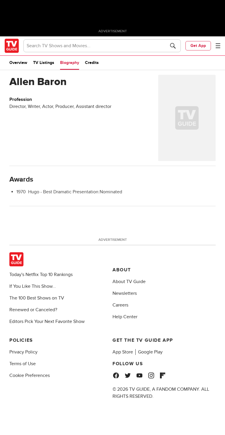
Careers (120, 305)
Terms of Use (22, 364)
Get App (198, 45)
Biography (69, 62)
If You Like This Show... (32, 286)
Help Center (124, 317)
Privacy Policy (23, 352)
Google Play (150, 352)
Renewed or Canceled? (33, 310)
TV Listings (43, 62)
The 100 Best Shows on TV (36, 298)
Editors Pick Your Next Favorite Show (47, 321)
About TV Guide (129, 282)
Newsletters (124, 293)
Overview (18, 62)
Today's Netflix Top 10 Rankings (41, 274)
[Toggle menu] (218, 45)
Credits (92, 62)
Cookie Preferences (29, 375)
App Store (122, 352)
